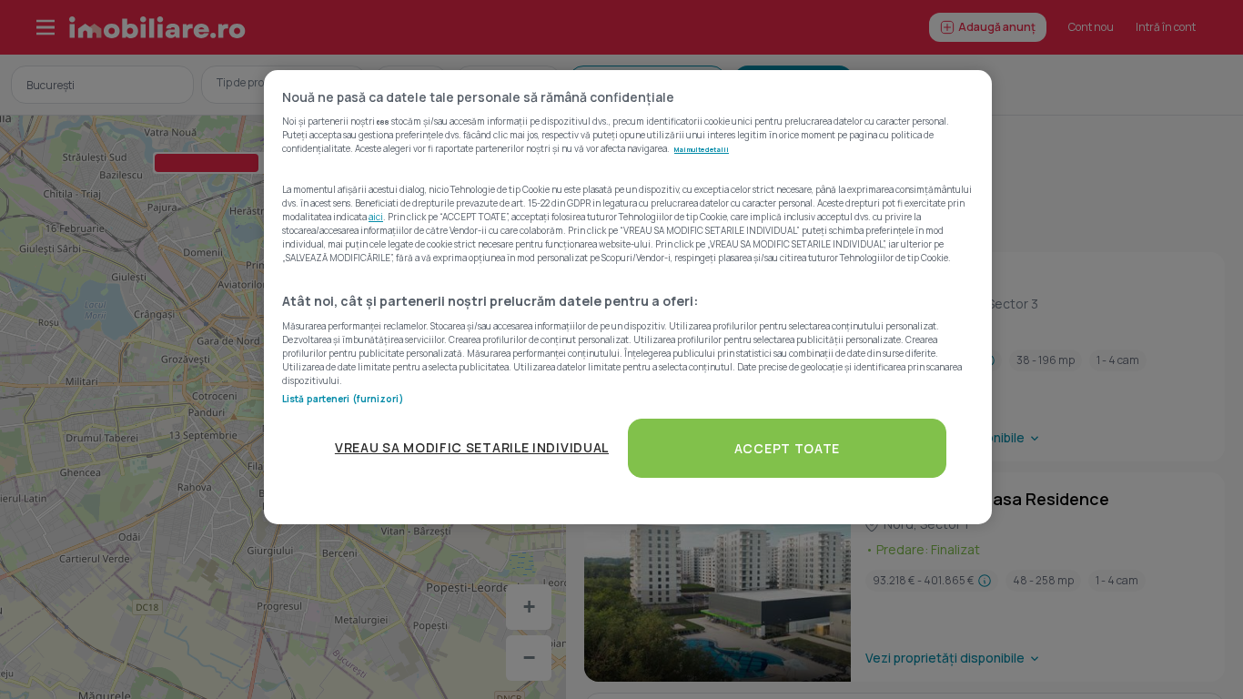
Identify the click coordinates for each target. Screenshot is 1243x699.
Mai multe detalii (701, 149)
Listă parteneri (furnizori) (342, 398)
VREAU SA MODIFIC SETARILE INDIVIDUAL (472, 447)
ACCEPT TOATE (787, 448)
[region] (628, 297)
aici (376, 216)
